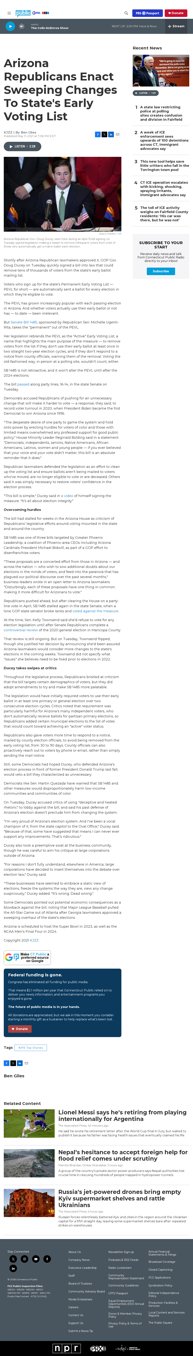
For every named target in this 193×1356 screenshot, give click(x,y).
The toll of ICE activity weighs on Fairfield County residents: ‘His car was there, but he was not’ (164, 214)
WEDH (11, 1289)
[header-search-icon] (126, 13)
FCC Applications (160, 1277)
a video (67, 496)
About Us (74, 1252)
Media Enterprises (80, 1299)
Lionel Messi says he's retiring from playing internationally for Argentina (122, 1115)
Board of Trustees (80, 1283)
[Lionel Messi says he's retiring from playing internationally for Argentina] (29, 1123)
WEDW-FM (14, 1293)
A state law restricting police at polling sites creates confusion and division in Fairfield (161, 113)
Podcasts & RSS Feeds (123, 1260)
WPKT (34, 1293)
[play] (10, 26)
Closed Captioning (160, 1269)
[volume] (21, 26)
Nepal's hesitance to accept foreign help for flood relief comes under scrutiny (123, 1155)
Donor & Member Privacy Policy (125, 1315)
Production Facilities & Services (163, 1304)
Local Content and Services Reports (167, 1314)
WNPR (25, 1293)
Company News (79, 1260)
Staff (71, 1275)
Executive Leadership (82, 1267)
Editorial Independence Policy (164, 1295)
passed (23, 384)
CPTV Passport (118, 1293)
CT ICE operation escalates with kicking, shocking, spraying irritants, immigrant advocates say (164, 189)
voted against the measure (95, 611)
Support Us (75, 1323)
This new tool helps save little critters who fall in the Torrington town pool (164, 166)
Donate (178, 13)
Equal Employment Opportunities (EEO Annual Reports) (126, 1304)
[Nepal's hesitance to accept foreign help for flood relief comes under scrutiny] (29, 1163)
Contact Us (75, 1315)
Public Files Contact (18, 1296)
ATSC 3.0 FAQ (39, 1296)
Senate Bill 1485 (24, 322)
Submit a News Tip (80, 1331)
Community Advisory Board (86, 1291)
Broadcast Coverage (162, 1261)
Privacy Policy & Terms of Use (125, 1325)
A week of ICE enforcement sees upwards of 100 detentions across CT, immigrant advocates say (164, 141)
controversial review (21, 630)
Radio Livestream (120, 1267)
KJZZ (34, 940)
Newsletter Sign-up (121, 1252)
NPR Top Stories (30, 1047)
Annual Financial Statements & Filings (162, 1253)
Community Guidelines (123, 1285)
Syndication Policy (160, 1285)
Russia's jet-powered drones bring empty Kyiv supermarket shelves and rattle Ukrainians (119, 1198)
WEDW (30, 1289)
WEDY (39, 1289)
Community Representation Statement (126, 1277)
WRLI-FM (45, 1293)
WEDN (20, 1289)
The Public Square (160, 1322)
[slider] (27, 26)
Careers (73, 1307)
